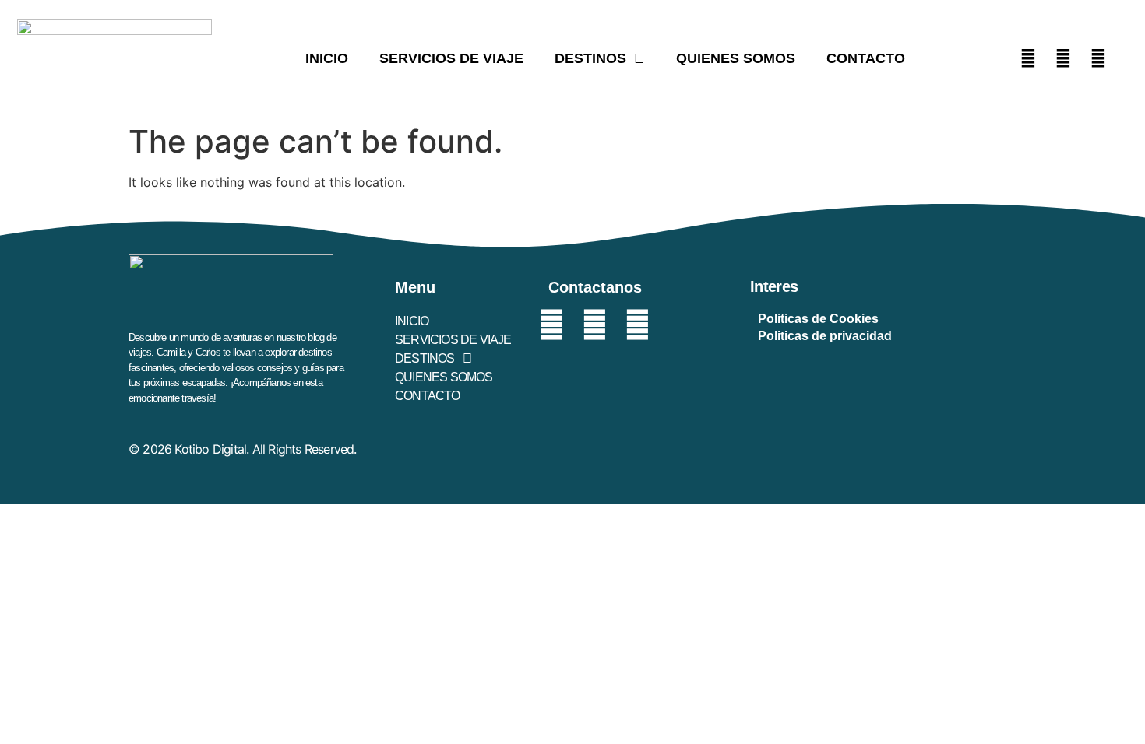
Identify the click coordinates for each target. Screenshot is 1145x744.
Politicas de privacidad (825, 335)
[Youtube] (1098, 58)
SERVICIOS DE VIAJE (451, 58)
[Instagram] (1063, 58)
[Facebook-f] (552, 325)
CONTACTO (865, 58)
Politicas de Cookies (818, 318)
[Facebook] (1028, 58)
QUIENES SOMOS (735, 58)
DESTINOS (590, 58)
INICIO (326, 58)
